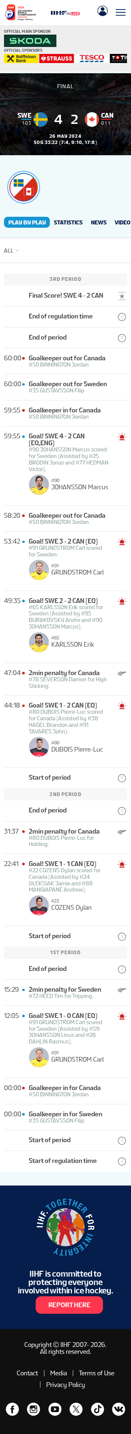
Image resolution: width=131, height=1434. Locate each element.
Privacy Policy (65, 1384)
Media (58, 1373)
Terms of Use (96, 1373)
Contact (27, 1373)
